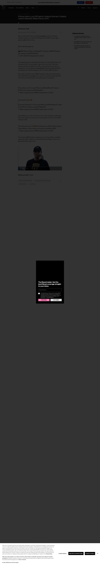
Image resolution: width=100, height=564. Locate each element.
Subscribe (44, 300)
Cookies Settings (62, 553)
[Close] (97, 553)
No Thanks (56, 300)
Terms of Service (20, 556)
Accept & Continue (90, 553)
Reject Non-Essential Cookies (76, 553)
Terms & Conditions (50, 297)
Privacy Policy (43, 297)
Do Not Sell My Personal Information (10, 562)
